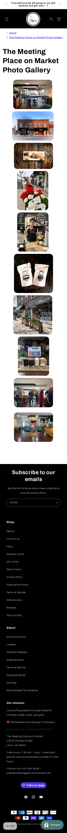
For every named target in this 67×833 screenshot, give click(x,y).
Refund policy (14, 600)
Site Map (12, 683)
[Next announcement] (60, 4)
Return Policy (14, 569)
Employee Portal (16, 675)
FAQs (10, 546)
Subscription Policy (17, 585)
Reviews (11, 608)
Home (13, 33)
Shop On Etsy (14, 615)
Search (11, 531)
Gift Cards (12, 562)
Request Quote (15, 554)
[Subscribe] (56, 503)
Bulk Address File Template (22, 690)
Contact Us (13, 539)
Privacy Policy (14, 577)
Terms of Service (16, 592)
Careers (11, 644)
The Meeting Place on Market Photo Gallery (36, 37)
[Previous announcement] (6, 4)
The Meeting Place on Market (27, 824)
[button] (7, 19)
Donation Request (17, 652)
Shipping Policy (15, 660)
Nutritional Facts (16, 637)
